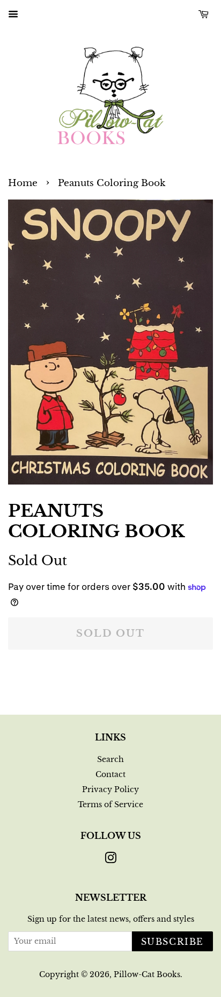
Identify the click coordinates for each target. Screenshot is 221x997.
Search (110, 759)
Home (23, 183)
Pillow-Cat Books (147, 974)
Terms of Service (110, 804)
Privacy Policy (110, 789)
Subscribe (172, 941)
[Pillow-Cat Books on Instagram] (110, 860)
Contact (110, 774)
